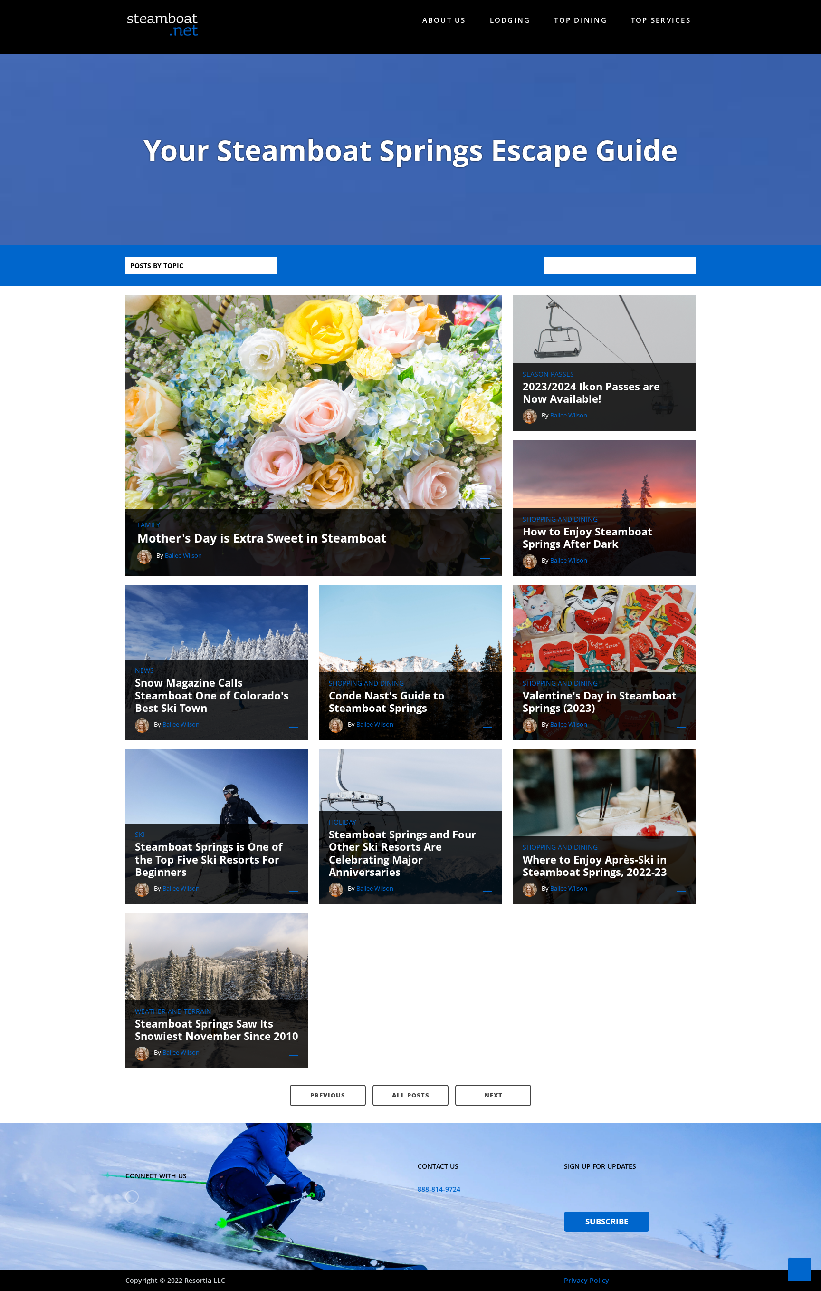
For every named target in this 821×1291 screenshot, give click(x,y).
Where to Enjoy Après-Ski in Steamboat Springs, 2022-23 (595, 865)
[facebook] (132, 1197)
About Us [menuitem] (444, 20)
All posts (411, 1095)
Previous (327, 1095)
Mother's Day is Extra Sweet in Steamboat (261, 538)
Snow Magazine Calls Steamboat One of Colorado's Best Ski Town (212, 695)
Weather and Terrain (173, 1011)
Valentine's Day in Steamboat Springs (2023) (600, 701)
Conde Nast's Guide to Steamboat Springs (387, 701)
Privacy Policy (586, 1280)
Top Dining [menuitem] (580, 20)
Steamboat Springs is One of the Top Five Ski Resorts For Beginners (209, 859)
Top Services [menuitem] (661, 20)
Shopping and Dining (560, 519)
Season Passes (548, 374)
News (144, 670)
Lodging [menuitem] (510, 20)
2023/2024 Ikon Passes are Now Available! (591, 392)
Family (148, 525)
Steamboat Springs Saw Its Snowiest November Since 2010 (216, 1029)
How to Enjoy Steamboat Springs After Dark (587, 537)
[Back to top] (799, 1269)
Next (493, 1095)
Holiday (342, 822)
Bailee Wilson (183, 555)
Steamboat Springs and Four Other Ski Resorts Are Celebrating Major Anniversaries (402, 853)
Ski (140, 834)
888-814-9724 (439, 1189)
